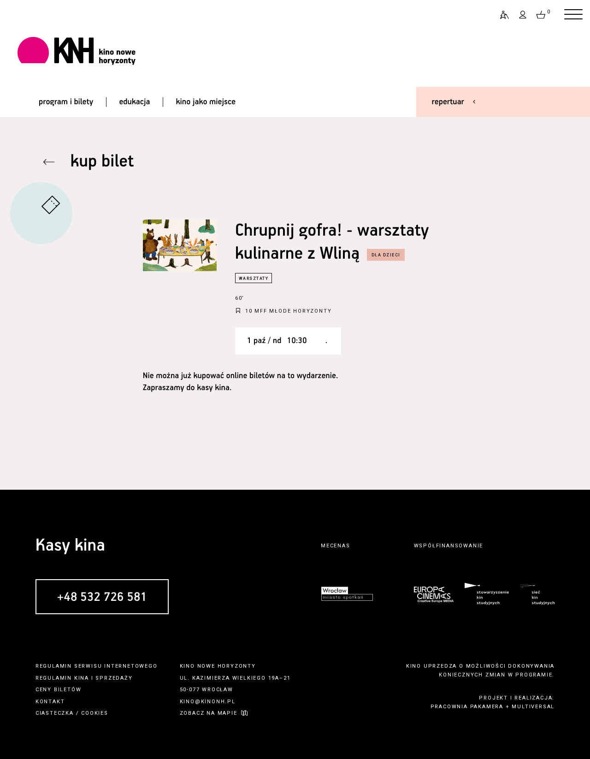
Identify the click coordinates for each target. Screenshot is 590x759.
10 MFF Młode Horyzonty (288, 311)
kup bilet (102, 162)
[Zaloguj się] (523, 15)
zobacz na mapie (208, 713)
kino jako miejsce (206, 102)
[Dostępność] (500, 15)
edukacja (134, 102)
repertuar (448, 102)
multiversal (533, 707)
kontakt (50, 702)
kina (81, 678)
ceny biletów (58, 690)
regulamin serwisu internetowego (96, 666)
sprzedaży (113, 678)
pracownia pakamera (467, 707)
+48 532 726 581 (102, 597)
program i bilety (66, 102)
